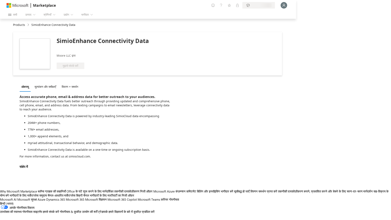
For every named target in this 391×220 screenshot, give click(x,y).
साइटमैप (37, 212)
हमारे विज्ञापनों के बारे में (121, 212)
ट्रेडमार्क (103, 212)
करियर (164, 199)
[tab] (26, 86)
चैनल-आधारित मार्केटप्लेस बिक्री (65, 195)
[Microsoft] (18, 5)
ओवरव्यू (25, 87)
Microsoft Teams (149, 199)
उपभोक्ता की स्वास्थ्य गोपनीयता (16, 212)
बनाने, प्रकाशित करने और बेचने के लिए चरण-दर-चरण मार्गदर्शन (338, 191)
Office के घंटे (74, 191)
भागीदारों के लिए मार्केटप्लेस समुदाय (28, 195)
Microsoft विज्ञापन (96, 199)
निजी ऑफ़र (146, 191)
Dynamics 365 (55, 199)
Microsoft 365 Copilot (122, 199)
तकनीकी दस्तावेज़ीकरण (126, 191)
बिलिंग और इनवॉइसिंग (208, 191)
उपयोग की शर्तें (89, 212)
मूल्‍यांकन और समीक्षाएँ (45, 87)
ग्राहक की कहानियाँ (55, 191)
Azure (41, 199)
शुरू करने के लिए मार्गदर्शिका (98, 191)
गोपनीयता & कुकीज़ (70, 212)
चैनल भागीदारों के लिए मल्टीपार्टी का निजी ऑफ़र (108, 195)
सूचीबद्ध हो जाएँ (242, 191)
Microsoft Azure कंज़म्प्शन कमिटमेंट (175, 191)
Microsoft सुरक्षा (27, 199)
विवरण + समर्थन (70, 87)
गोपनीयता (174, 199)
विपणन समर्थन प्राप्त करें (263, 191)
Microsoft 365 (75, 199)
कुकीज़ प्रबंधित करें (144, 212)
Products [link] (19, 25)
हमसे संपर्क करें (51, 212)
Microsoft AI (8, 199)
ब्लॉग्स (41, 191)
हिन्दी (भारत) (7, 203)
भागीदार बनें (227, 191)
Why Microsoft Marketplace (18, 191)
